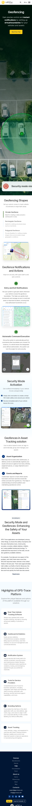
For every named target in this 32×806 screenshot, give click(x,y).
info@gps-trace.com (16, 792)
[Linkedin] (16, 796)
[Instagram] (19, 796)
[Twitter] (13, 796)
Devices (16, 763)
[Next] (26, 257)
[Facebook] (9, 796)
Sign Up (9, 801)
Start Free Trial (16, 32)
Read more (16, 574)
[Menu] (29, 2)
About (16, 782)
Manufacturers (16, 761)
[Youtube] (22, 796)
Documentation (16, 768)
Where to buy (16, 779)
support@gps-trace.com (16, 790)
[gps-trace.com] (7, 2)
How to (16, 777)
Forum (16, 771)
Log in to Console (18, 801)
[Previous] (5, 257)
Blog (16, 784)
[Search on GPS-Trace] (20, 2)
